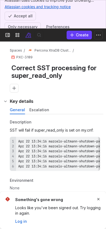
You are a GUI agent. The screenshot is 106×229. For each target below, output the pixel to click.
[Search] (39, 35)
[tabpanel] (57, 156)
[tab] (17, 110)
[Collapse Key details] (5, 101)
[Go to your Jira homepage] (28, 35)
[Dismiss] (98, 199)
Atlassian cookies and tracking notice (38, 6)
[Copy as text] (93, 142)
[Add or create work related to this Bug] (14, 88)
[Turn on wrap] (83, 142)
